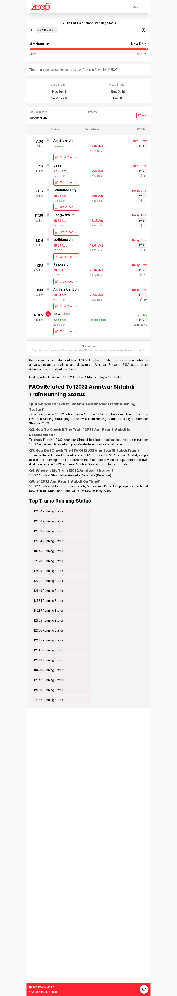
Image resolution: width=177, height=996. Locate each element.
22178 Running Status (48, 561)
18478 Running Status (48, 670)
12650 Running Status (48, 511)
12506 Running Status (48, 630)
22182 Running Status (48, 700)
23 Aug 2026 (45, 29)
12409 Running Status (48, 571)
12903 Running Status (48, 531)
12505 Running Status (48, 620)
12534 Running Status (48, 600)
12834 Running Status (48, 541)
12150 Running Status (48, 521)
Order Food (66, 157)
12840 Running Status (48, 590)
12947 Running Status (48, 650)
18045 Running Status (48, 551)
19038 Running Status (48, 690)
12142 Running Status (48, 680)
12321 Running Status (48, 581)
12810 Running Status (48, 660)
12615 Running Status (48, 640)
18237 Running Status (48, 610)
